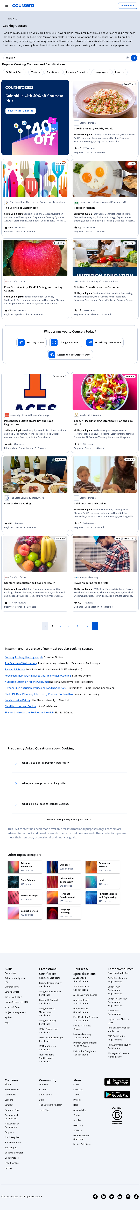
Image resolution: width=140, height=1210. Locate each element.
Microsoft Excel (12, 1007)
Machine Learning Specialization (82, 1036)
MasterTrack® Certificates (12, 1125)
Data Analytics (12, 992)
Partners (43, 1089)
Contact (77, 1115)
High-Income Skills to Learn (118, 1021)
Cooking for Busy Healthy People (24, 657)
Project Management (15, 1012)
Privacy (77, 1100)
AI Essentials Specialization (80, 979)
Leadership (10, 1094)
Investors (78, 1089)
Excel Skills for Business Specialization (85, 1019)
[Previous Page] (45, 626)
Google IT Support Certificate (48, 1001)
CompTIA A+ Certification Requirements (115, 990)
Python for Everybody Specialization (84, 1053)
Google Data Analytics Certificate (50, 993)
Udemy (8, 1168)
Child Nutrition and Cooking (21, 706)
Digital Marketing (13, 997)
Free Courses (12, 1163)
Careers (9, 1100)
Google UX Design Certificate (48, 1022)
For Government (13, 1142)
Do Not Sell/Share (82, 1144)
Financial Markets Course (82, 1027)
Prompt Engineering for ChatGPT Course (85, 1044)
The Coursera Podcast (50, 1105)
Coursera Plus (12, 1110)
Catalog (9, 1105)
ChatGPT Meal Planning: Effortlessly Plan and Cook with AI (39, 694)
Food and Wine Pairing (18, 700)
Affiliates (77, 1130)
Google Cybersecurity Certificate (50, 984)
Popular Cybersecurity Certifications (119, 1046)
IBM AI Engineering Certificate (48, 1030)
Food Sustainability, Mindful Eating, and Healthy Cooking (38, 676)
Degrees (9, 1132)
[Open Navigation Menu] (7, 6)
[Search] (134, 58)
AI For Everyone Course (85, 995)
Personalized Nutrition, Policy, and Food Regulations (36, 688)
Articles (77, 1120)
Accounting (10, 973)
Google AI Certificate (49, 978)
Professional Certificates (11, 1117)
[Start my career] (31, 342)
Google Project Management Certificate (47, 1012)
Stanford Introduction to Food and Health (29, 712)
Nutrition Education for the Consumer (27, 682)
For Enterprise (12, 1137)
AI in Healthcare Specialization (81, 1001)
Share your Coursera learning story (118, 1055)
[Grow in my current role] (104, 342)
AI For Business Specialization (81, 988)
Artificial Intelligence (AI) (15, 980)
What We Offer (12, 1089)
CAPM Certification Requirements (117, 980)
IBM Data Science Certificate (48, 1048)
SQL (7, 1022)
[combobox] (63, 58)
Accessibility (79, 1110)
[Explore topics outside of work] (70, 355)
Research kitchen (15, 669)
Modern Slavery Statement (81, 1137)
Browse (12, 18)
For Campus (11, 1147)
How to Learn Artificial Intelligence (119, 1029)
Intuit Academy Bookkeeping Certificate (46, 1058)
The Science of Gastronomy (21, 663)
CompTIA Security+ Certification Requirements (117, 1002)
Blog (41, 1100)
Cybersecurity (12, 987)
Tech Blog (44, 1110)
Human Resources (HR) (16, 1002)
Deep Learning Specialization (80, 1010)
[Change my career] (65, 342)
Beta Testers (46, 1094)
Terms (76, 1094)
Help (75, 1105)
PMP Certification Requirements (116, 1038)
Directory (78, 1125)
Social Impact (11, 1158)
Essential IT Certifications (115, 1012)
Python (8, 1017)
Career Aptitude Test (118, 973)
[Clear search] (127, 58)
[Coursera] (23, 5)
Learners (43, 1084)
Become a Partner (14, 1153)
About (8, 1084)
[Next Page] (95, 626)
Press (76, 1084)
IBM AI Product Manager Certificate (51, 1039)
